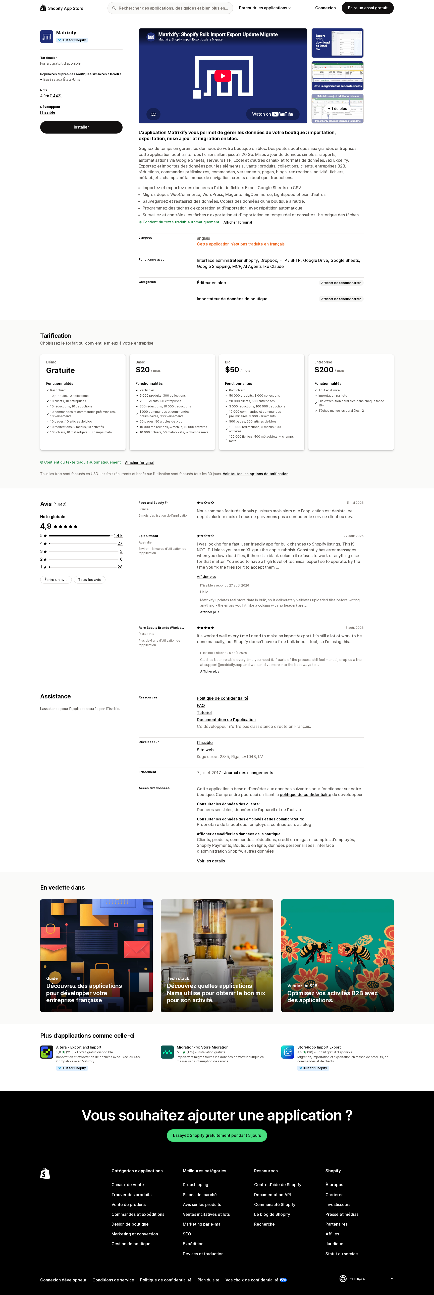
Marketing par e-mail (203, 1224)
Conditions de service (113, 1279)
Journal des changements (248, 772)
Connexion (325, 7)
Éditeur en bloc (211, 282)
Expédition (193, 1243)
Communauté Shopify (274, 1204)
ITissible (47, 112)
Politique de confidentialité (222, 698)
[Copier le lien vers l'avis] (171, 503)
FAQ (201, 705)
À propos (334, 1184)
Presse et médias (341, 1214)
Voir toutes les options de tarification (255, 474)
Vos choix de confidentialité (252, 1279)
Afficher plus (206, 576)
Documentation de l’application (226, 719)
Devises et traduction (203, 1253)
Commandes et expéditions (138, 1214)
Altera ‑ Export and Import (78, 1047)
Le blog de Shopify (272, 1214)
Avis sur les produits (202, 1204)
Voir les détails (211, 860)
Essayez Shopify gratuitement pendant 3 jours (217, 1135)
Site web (205, 749)
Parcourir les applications (263, 7)
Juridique (334, 1243)
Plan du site (209, 1279)
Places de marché (200, 1194)
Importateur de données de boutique (232, 298)
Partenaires (336, 1224)
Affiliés (332, 1233)
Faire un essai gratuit (368, 7)
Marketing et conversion (135, 1233)
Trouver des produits (131, 1194)
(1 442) (56, 96)
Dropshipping (195, 1184)
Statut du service (341, 1253)
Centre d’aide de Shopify (277, 1184)
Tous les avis (89, 580)
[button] (96, 1058)
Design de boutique (130, 1224)
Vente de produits (129, 1204)
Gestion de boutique (131, 1243)
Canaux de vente (128, 1184)
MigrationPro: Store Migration (202, 1047)
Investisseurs (337, 1204)
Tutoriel (204, 712)
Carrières (334, 1194)
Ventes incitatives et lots (206, 1214)
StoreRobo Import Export (319, 1047)
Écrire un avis (56, 580)
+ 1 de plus (337, 108)
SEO (187, 1233)
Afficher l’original (238, 222)
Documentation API (272, 1194)
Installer (81, 127)
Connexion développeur (63, 1279)
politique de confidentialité (305, 794)
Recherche (264, 1224)
